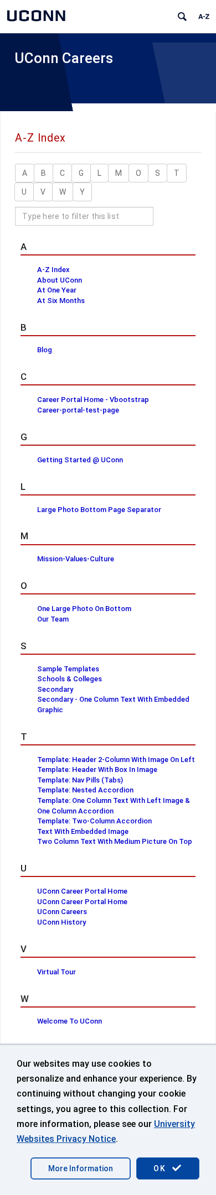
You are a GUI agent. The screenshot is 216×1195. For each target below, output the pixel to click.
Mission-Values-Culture (75, 559)
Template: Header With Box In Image (97, 769)
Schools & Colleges (69, 679)
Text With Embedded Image (82, 831)
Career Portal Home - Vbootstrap (93, 399)
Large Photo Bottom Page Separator (99, 509)
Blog (44, 350)
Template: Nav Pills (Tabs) (80, 780)
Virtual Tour (56, 972)
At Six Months (61, 300)
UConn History (61, 922)
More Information (80, 1168)
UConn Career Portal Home (82, 891)
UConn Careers (63, 58)
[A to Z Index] (204, 16)
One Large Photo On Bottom (84, 608)
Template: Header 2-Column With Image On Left (116, 759)
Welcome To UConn (69, 1021)
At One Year (56, 290)
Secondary (55, 689)
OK (161, 1168)
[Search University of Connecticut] (182, 16)
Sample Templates (68, 669)
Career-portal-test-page (78, 410)
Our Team (53, 619)
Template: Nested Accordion (85, 790)
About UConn (59, 280)
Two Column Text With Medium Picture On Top (114, 841)
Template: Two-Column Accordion (94, 821)
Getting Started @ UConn (80, 460)
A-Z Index (53, 269)
